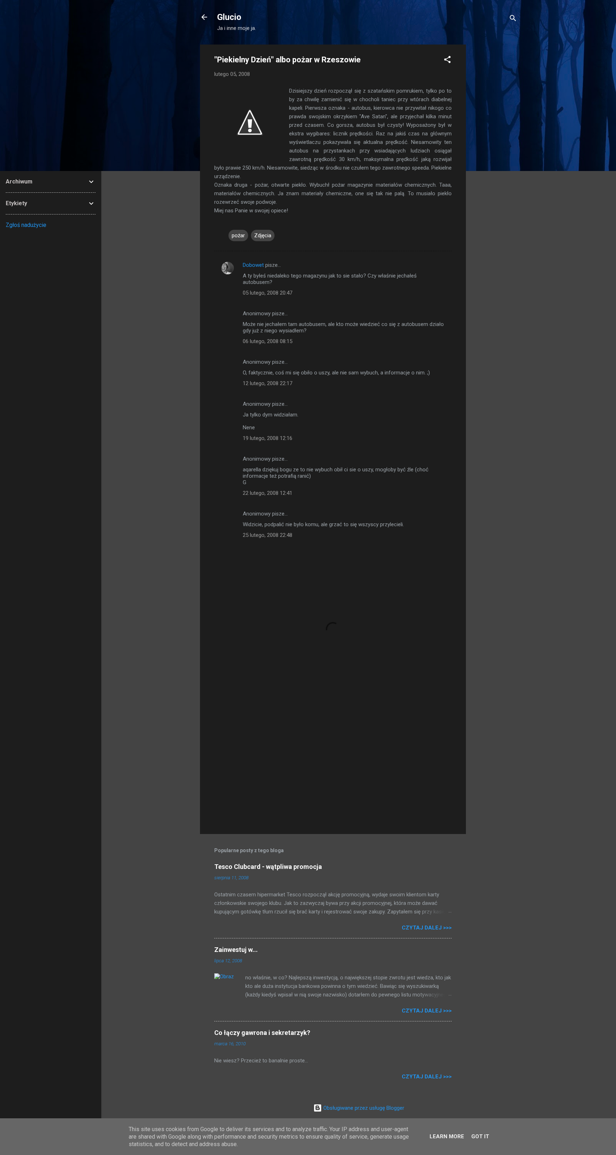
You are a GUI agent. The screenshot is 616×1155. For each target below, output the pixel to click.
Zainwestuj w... (236, 949)
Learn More (447, 1136)
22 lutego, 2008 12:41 (267, 493)
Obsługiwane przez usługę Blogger (363, 1108)
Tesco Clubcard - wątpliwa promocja (268, 866)
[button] (447, 60)
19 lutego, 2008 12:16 (267, 438)
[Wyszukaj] (513, 19)
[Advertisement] (494, 151)
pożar (238, 235)
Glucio (229, 17)
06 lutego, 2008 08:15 (267, 341)
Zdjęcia (262, 235)
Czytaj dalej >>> (427, 927)
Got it (480, 1136)
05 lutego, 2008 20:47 (267, 293)
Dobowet (253, 265)
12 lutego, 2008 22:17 (267, 383)
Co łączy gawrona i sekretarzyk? (262, 1032)
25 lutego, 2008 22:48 (267, 535)
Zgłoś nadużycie (26, 225)
